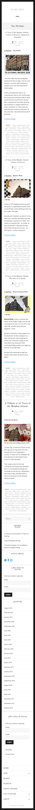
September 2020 (9, 626)
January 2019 (8, 672)
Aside (19, 43)
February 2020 (8, 649)
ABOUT (6, 799)
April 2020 (7, 640)
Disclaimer (9, 750)
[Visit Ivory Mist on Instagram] (11, 561)
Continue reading (9, 119)
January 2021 (8, 617)
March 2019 (8, 662)
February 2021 (8, 613)
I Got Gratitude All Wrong (12, 541)
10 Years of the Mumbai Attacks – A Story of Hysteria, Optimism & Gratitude (17, 35)
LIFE (5, 773)
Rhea (16, 41)
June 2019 (7, 658)
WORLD (8, 125)
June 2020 (7, 631)
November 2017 (9, 703)
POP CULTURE (9, 794)
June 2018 (7, 690)
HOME (5, 768)
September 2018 (9, 681)
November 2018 (9, 676)
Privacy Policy (10, 754)
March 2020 (8, 644)
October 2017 (8, 708)
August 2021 (8, 608)
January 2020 (8, 653)
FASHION (7, 784)
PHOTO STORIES (10, 789)
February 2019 (8, 667)
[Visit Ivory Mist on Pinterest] (5, 561)
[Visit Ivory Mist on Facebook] (8, 561)
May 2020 (7, 635)
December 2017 (9, 699)
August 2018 (8, 685)
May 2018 (7, 694)
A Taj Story (7, 50)
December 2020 (9, 622)
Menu (17, 16)
